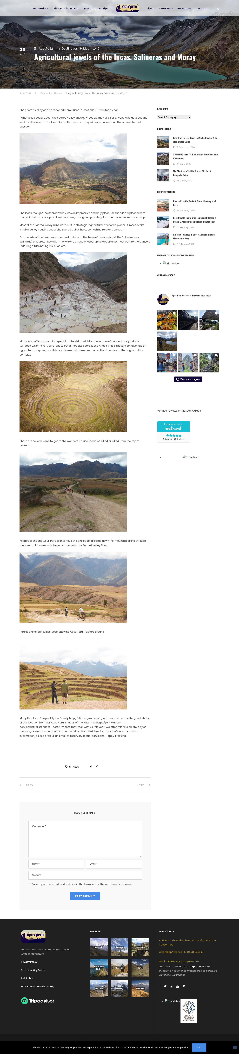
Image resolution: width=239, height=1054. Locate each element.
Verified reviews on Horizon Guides (179, 411)
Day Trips (101, 8)
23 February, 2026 (186, 210)
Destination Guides (75, 48)
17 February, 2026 (185, 227)
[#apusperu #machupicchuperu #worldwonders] (188, 362)
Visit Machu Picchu (66, 8)
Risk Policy (27, 978)
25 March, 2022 (185, 180)
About (150, 8)
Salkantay (119, 988)
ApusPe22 (46, 48)
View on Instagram (190, 379)
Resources (184, 8)
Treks (87, 8)
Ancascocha (99, 947)
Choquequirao (140, 947)
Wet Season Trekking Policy (37, 986)
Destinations (40, 8)
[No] (235, 1047)
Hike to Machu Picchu (99, 967)
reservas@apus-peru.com (183, 961)
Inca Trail (119, 967)
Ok (199, 1047)
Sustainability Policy (33, 970)
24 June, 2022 (184, 164)
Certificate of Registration (188, 966)
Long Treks (99, 988)
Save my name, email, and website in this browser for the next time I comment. (82, 884)
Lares (140, 967)
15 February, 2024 (186, 147)
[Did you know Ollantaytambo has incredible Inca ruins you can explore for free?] (188, 341)
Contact (202, 8)
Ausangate (119, 947)
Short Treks (140, 988)
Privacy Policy (29, 962)
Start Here (166, 8)
